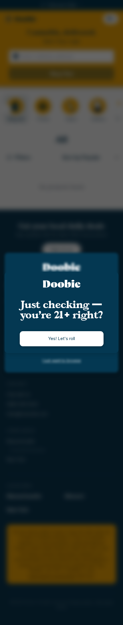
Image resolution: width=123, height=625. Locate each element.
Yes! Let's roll (61, 338)
